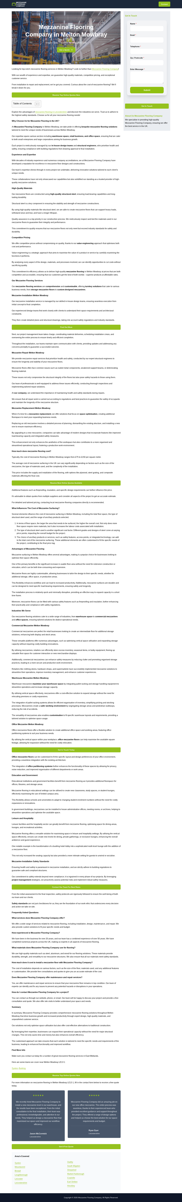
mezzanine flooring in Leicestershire (51, 112)
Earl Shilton (72, 1182)
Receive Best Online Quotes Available (66, 483)
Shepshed (71, 1170)
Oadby (70, 1162)
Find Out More (66, 327)
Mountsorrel (20, 1167)
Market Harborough (75, 1174)
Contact (164, 4)
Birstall (18, 1171)
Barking (22, 1068)
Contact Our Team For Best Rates (66, 887)
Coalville (71, 1178)
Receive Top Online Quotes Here (66, 95)
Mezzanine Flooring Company (105, 69)
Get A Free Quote (66, 1147)
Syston (15, 1068)
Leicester (19, 1179)
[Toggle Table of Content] (36, 104)
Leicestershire (21, 1183)
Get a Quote (64, 50)
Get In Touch (147, 106)
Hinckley (71, 1186)
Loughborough (21, 1175)
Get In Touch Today (66, 750)
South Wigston (73, 1166)
